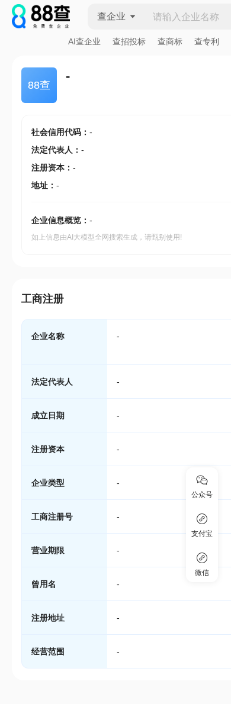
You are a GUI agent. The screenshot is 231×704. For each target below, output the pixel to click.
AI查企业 (84, 41)
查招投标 (129, 41)
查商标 (170, 41)
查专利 (206, 41)
